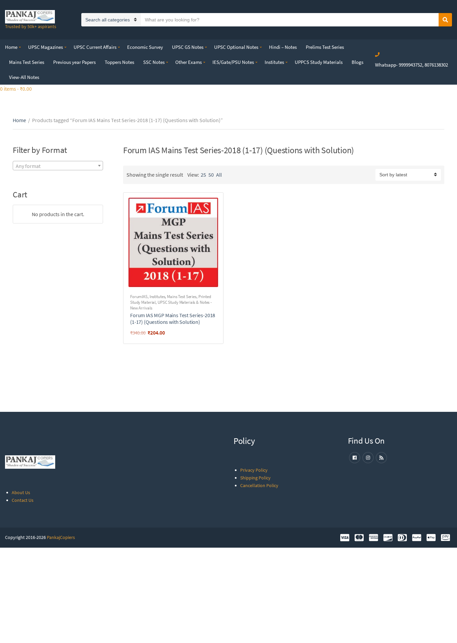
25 (203, 174)
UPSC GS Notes (187, 47)
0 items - (16, 88)
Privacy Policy (254, 470)
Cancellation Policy (259, 485)
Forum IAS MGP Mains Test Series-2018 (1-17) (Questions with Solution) (172, 318)
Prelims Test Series (325, 47)
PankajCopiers (61, 537)
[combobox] (58, 165)
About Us (21, 492)
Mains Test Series (26, 62)
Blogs (357, 62)
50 (211, 174)
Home (11, 47)
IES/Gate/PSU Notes (233, 62)
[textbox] (58, 166)
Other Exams (188, 62)
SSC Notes (154, 62)
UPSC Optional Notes (236, 47)
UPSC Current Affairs (95, 47)
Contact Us (22, 500)
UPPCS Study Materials (319, 62)
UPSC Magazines (45, 47)
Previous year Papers (74, 62)
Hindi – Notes (283, 47)
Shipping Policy (255, 478)
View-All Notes (24, 77)
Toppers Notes (119, 62)
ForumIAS (139, 296)
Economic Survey (145, 47)
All (219, 174)
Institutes (274, 62)
